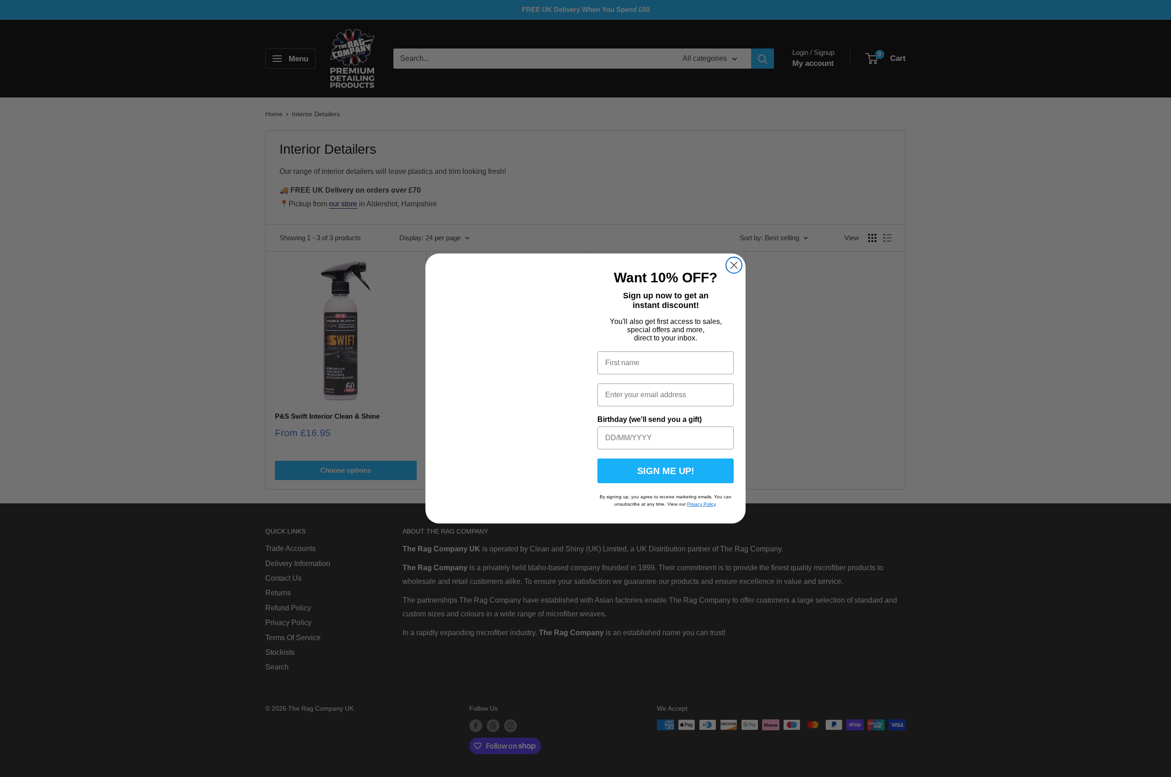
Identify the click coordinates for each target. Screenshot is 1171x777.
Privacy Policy (701, 504)
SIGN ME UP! (665, 471)
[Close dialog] (734, 265)
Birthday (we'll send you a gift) (649, 419)
